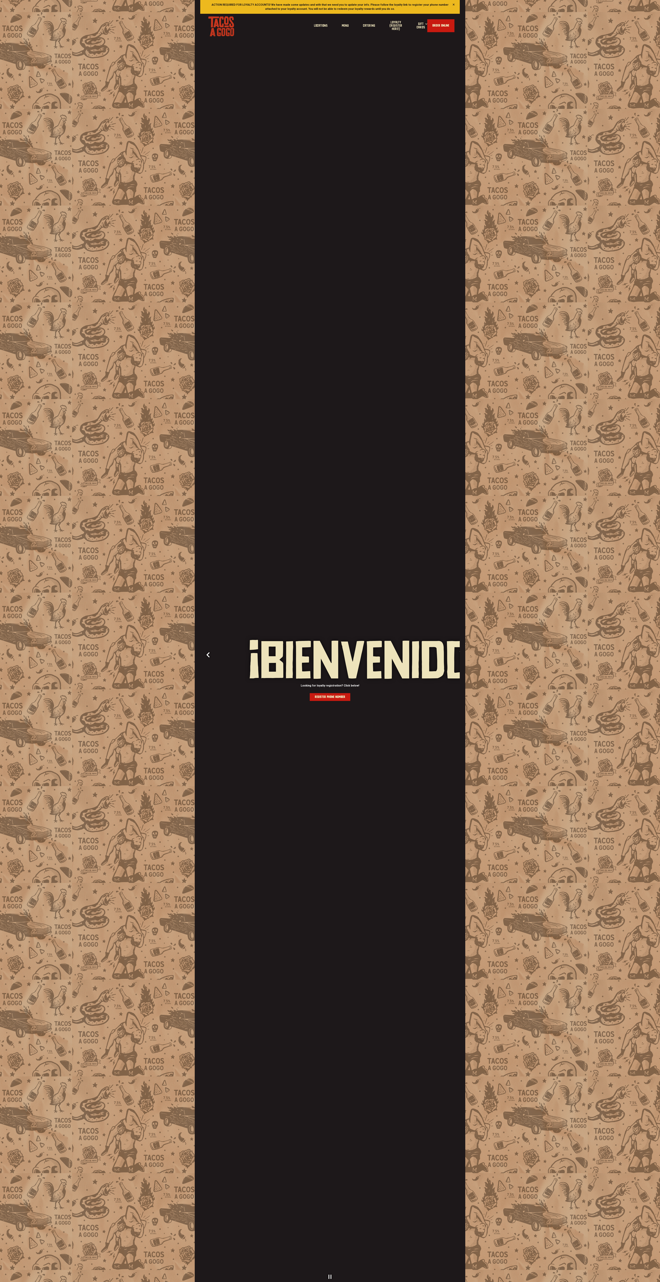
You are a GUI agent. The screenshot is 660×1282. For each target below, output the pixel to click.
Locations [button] (321, 25)
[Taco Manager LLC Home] (221, 26)
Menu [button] (345, 25)
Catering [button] (369, 25)
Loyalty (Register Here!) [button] (395, 26)
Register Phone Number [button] (330, 697)
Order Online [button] (440, 25)
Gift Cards (422, 25)
